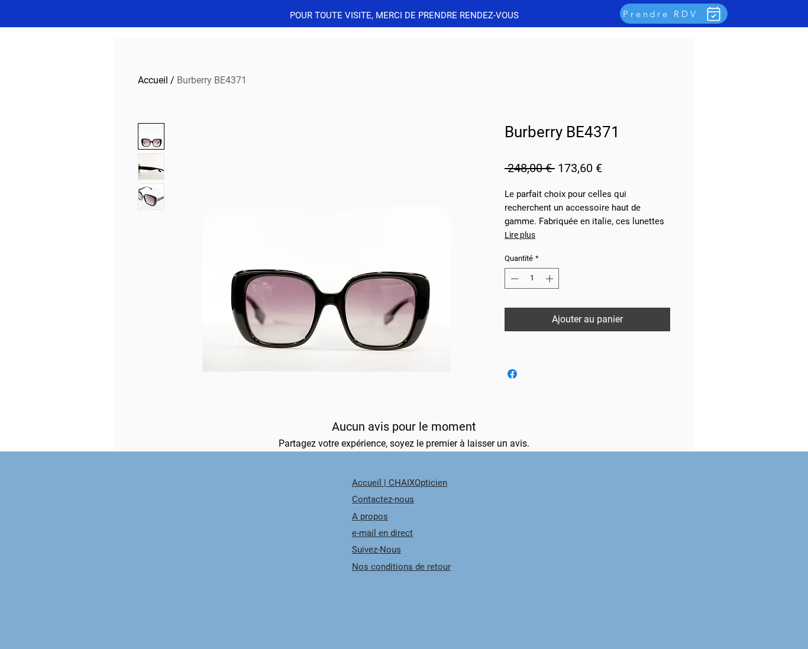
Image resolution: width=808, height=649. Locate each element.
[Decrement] (513, 279)
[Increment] (551, 279)
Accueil (153, 80)
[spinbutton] (532, 279)
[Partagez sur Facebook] (512, 374)
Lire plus (520, 235)
